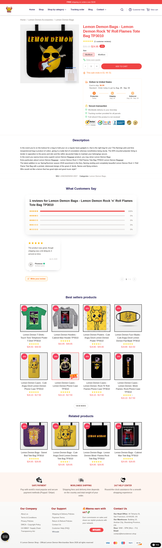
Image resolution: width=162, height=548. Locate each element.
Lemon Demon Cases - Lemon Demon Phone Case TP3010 (65, 386)
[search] (122, 9)
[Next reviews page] (134, 279)
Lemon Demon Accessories (40, 20)
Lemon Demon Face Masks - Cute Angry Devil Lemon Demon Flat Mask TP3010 (128, 338)
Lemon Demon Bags (64, 20)
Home (23, 20)
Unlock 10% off (5, 536)
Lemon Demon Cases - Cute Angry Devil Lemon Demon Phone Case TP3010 (34, 386)
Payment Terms (58, 517)
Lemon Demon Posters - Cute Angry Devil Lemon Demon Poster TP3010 (96, 338)
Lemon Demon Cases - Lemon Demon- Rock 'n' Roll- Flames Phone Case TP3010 (96, 386)
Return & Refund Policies (62, 521)
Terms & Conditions (29, 517)
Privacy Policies (27, 521)
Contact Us (56, 525)
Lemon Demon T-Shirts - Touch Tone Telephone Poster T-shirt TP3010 (34, 338)
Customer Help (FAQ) (60, 528)
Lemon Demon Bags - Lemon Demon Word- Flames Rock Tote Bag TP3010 (97, 455)
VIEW (34, 329)
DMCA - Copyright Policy (31, 525)
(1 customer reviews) (102, 41)
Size (84, 51)
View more (81, 406)
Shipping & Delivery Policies (63, 514)
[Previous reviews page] (122, 279)
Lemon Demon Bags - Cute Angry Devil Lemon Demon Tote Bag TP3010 (65, 455)
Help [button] (157, 545)
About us (24, 514)
